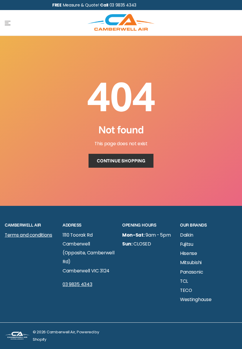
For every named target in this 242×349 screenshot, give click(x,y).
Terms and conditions (28, 235)
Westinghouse (195, 299)
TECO (186, 290)
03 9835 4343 (77, 284)
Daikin (186, 235)
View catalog (8, 23)
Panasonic (191, 272)
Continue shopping (121, 161)
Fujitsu (186, 244)
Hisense (188, 253)
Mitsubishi (191, 262)
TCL (184, 281)
